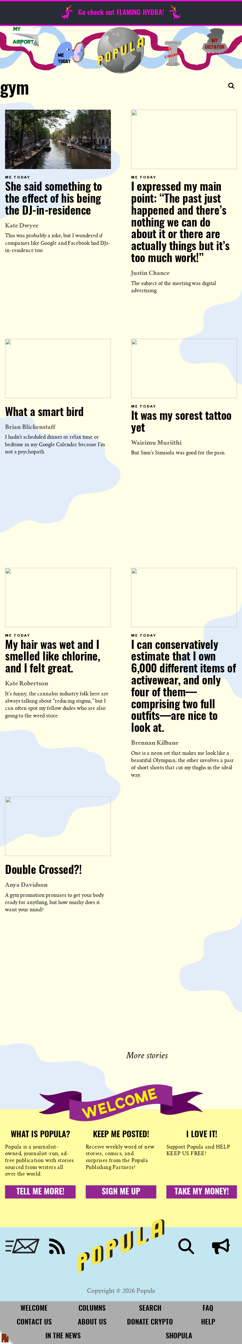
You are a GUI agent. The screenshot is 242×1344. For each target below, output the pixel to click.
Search (186, 1246)
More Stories (148, 1054)
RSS (57, 1246)
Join (221, 1246)
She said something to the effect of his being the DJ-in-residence (53, 199)
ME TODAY (68, 53)
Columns (173, 53)
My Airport (25, 39)
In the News (63, 1336)
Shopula (179, 1336)
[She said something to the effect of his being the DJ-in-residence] (58, 139)
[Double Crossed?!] (58, 826)
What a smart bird (44, 412)
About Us (92, 1322)
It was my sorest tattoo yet (181, 422)
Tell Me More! (40, 1192)
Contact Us (34, 1322)
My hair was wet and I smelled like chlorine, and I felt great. (52, 657)
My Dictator (215, 40)
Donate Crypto (150, 1322)
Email (22, 1246)
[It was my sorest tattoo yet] (184, 368)
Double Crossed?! (43, 870)
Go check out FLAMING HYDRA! (121, 12)
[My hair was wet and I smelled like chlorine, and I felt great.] (58, 597)
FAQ (208, 1308)
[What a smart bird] (58, 368)
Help (208, 1322)
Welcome (34, 1308)
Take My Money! (202, 1192)
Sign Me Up (121, 1192)
